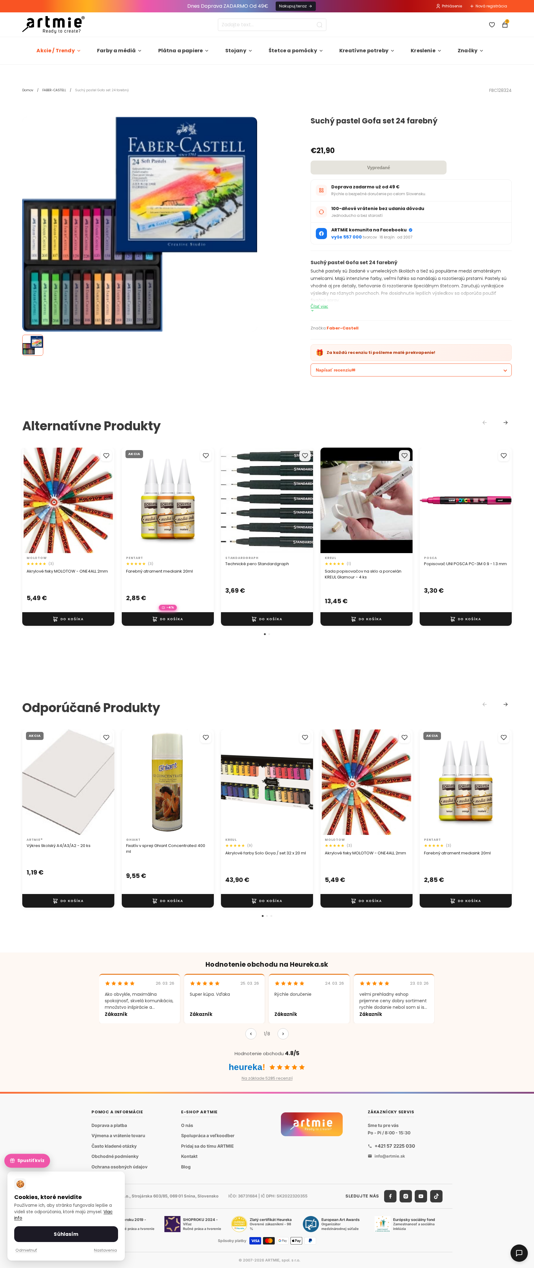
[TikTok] (436, 1196)
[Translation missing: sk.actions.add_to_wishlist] (106, 455)
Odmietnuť (26, 1250)
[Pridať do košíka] (68, 619)
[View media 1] (32, 345)
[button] (265, 634)
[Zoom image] (139, 224)
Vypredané (378, 167)
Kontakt (189, 1156)
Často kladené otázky (114, 1146)
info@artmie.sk (390, 1156)
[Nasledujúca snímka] (103, 500)
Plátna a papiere (180, 50)
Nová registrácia (491, 6)
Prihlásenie (452, 6)
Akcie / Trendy (55, 50)
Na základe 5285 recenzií (267, 1078)
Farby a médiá (116, 50)
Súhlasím (66, 1234)
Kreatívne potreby (363, 50)
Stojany (235, 50)
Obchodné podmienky (114, 1156)
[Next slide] (506, 423)
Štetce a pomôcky (293, 50)
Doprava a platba (109, 1125)
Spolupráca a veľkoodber (208, 1135)
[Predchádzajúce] (250, 1033)
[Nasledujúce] (283, 1033)
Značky (467, 50)
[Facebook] (390, 1196)
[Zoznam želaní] (492, 25)
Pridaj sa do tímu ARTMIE (207, 1146)
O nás (187, 1125)
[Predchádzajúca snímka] (33, 500)
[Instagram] (406, 1196)
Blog (186, 1166)
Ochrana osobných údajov (119, 1166)
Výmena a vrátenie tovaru (118, 1135)
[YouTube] (421, 1196)
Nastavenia (105, 1250)
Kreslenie (423, 50)
